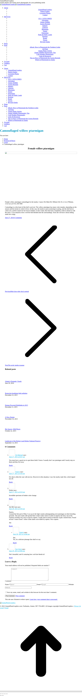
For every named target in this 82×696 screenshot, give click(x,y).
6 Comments (18, 218)
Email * (39, 584)
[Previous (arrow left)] (1, 695)
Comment (8, 581)
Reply (11, 465)
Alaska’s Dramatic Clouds (13, 381)
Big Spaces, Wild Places (12, 429)
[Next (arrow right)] (3, 695)
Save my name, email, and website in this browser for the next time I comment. (32, 592)
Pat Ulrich (18, 549)
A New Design (9, 417)
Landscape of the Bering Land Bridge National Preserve (22, 441)
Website (71, 584)
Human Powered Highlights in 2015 (16, 405)
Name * (7, 584)
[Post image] (10, 379)
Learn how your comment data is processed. (44, 599)
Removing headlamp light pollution (16, 393)
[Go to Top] (41, 691)
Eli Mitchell (19, 455)
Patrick (17, 472)
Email (6, 608)
